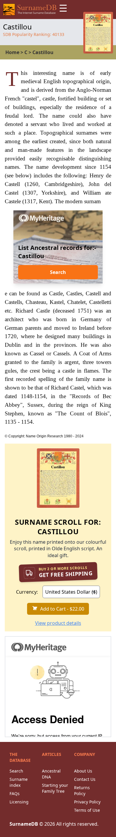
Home (12, 52)
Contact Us (84, 779)
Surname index (19, 782)
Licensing (19, 802)
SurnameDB (24, 824)
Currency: (27, 592)
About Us (83, 771)
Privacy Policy (87, 802)
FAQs (15, 793)
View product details (58, 623)
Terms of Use (87, 810)
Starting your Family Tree (55, 788)
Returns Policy (82, 790)
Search (58, 272)
